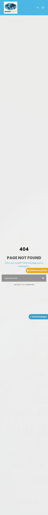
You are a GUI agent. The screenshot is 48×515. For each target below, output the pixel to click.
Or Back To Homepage (24, 285)
